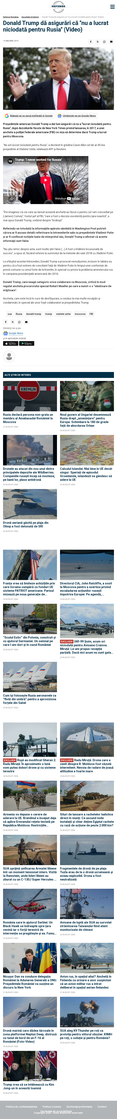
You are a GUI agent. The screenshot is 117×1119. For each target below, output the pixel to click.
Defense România (10, 17)
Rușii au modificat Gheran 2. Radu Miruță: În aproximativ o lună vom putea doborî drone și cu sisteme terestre (29, 765)
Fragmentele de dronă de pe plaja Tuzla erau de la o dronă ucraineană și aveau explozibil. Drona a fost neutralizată (86, 874)
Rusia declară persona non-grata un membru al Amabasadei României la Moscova (28, 418)
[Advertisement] (87, 518)
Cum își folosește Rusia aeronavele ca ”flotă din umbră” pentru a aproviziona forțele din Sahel (29, 699)
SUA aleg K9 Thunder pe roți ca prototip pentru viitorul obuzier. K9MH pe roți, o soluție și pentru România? (86, 1034)
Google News (16, 333)
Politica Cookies (52, 1106)
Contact (102, 1106)
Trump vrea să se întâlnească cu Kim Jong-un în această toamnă (28, 1086)
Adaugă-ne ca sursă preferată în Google (31, 115)
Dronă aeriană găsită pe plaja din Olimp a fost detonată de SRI (25, 524)
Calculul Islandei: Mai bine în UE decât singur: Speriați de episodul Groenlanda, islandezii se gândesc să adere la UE (86, 474)
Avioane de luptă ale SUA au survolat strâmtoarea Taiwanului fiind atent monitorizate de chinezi (86, 926)
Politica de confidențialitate (21, 1106)
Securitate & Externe (30, 17)
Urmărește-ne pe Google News (79, 115)
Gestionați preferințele (79, 1106)
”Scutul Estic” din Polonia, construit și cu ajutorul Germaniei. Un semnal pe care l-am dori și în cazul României (29, 641)
